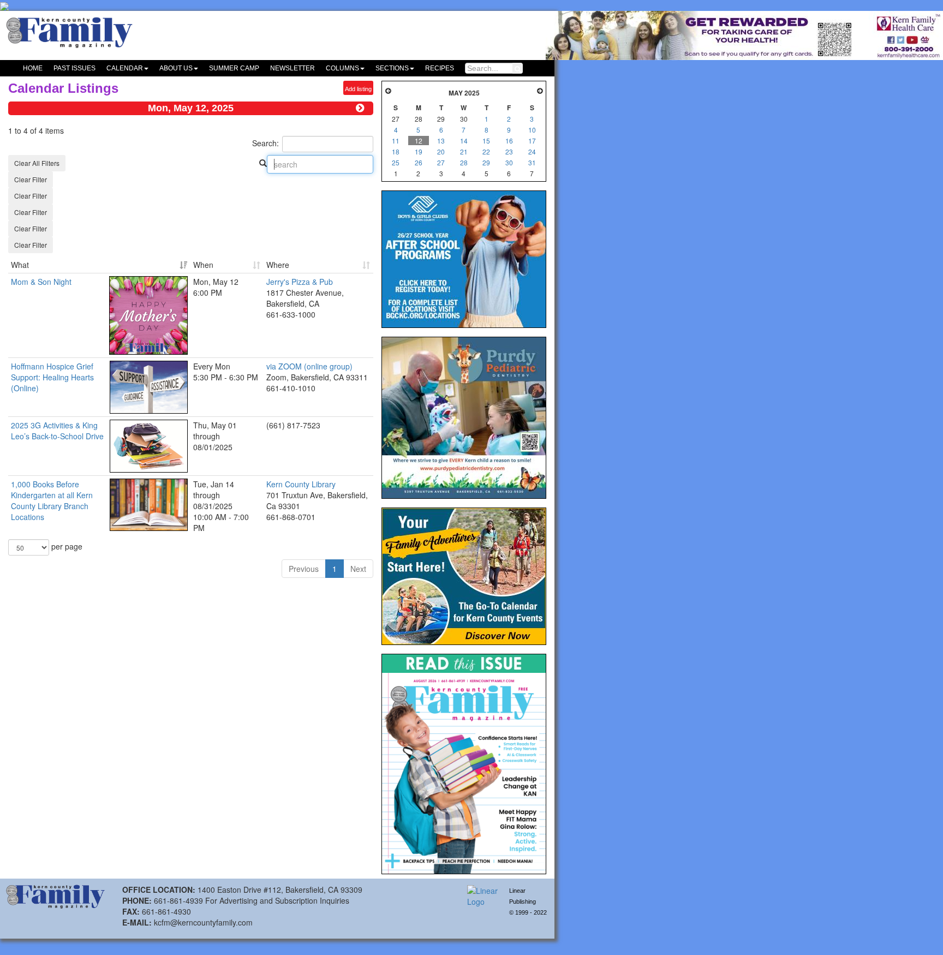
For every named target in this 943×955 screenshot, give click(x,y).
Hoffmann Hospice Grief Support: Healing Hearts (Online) (52, 377)
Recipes (439, 68)
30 (509, 162)
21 (464, 151)
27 (441, 162)
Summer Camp (234, 68)
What (20, 264)
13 (441, 140)
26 (418, 162)
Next (358, 568)
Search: (265, 143)
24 (532, 151)
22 (486, 151)
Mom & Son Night (41, 281)
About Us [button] (176, 68)
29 (486, 162)
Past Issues (74, 68)
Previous (304, 568)
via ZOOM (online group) (309, 366)
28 (464, 162)
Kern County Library (301, 484)
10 (532, 129)
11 (395, 140)
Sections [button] (392, 68)
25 (395, 162)
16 (509, 140)
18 (395, 151)
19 (418, 151)
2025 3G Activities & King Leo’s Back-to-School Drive (57, 430)
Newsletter (292, 68)
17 (532, 140)
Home (33, 68)
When (203, 264)
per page (65, 545)
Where (277, 264)
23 (509, 151)
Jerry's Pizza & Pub (299, 281)
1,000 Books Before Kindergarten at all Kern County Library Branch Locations (52, 500)
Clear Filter (30, 179)
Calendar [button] (124, 68)
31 (532, 162)
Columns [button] (342, 68)
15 (486, 140)
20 (441, 151)
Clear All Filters (36, 163)
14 (464, 140)
